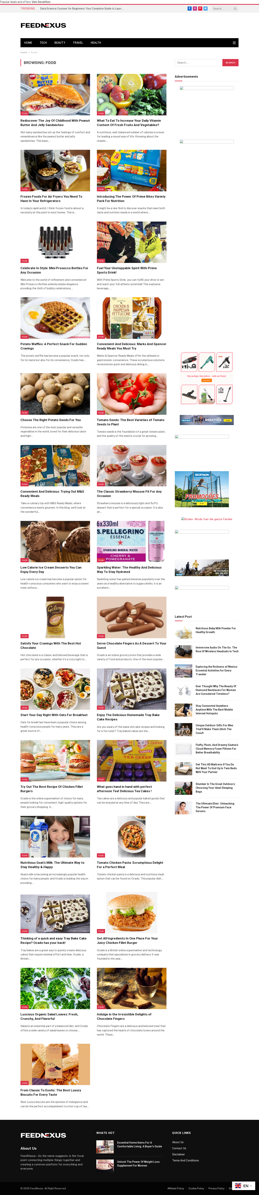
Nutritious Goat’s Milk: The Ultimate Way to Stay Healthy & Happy (52, 865)
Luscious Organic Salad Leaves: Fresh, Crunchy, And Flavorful (49, 1016)
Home (28, 42)
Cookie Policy (196, 1188)
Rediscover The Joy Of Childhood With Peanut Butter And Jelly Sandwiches (55, 123)
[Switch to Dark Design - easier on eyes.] (230, 42)
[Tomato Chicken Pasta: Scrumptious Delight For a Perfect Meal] (131, 836)
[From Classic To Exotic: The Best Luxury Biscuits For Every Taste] (55, 1064)
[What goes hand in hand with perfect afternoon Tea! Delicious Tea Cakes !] (131, 760)
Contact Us (179, 1148)
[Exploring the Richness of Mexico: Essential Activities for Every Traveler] (183, 671)
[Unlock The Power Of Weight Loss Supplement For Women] (105, 1166)
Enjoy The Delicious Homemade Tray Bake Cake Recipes (128, 717)
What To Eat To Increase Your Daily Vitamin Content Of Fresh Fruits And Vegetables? (129, 123)
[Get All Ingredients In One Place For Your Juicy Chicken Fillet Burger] (131, 912)
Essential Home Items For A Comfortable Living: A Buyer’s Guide (139, 1144)
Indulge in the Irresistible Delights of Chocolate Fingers (124, 1016)
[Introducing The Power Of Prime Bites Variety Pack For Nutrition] (131, 170)
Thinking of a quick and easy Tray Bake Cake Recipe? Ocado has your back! (53, 940)
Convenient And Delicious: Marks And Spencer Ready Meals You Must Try (131, 346)
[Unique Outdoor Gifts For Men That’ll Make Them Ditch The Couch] (183, 729)
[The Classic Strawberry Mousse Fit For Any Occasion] (131, 465)
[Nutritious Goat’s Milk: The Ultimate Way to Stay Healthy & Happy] (55, 836)
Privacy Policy (216, 1188)
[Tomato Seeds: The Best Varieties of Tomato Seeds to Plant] (131, 394)
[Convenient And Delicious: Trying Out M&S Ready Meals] (55, 465)
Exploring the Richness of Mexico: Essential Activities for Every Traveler (217, 670)
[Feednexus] (43, 25)
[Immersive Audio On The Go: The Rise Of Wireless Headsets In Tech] (183, 651)
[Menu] (234, 43)
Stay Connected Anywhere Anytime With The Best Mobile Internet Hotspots (214, 709)
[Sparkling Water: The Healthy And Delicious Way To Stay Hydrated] (131, 541)
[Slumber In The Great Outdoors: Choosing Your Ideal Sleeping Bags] (183, 788)
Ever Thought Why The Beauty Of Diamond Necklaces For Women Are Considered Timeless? (216, 690)
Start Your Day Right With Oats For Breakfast (54, 715)
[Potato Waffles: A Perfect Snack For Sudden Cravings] (55, 318)
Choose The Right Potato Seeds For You (50, 420)
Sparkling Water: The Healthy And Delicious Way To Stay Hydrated (129, 570)
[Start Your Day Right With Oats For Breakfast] (55, 689)
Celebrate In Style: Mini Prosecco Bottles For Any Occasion (54, 270)
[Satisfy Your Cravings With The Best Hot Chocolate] (55, 617)
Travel (78, 42)
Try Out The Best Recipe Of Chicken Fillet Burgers (51, 789)
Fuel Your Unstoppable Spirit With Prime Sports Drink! (127, 270)
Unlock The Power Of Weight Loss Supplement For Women (138, 1163)
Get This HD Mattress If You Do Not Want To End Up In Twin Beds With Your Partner (216, 768)
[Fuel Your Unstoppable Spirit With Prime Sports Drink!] (131, 242)
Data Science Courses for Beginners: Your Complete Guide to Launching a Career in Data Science (82, 8)
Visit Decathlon (41, 1)
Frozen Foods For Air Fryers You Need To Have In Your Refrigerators (51, 199)
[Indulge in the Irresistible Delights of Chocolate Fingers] (131, 988)
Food (24, 113)
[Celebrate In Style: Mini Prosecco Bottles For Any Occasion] (55, 242)
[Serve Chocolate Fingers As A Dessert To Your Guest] (131, 617)
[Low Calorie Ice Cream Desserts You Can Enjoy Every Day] (55, 541)
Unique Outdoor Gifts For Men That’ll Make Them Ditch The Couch (214, 729)
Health (96, 42)
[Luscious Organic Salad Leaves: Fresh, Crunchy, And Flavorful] (55, 988)
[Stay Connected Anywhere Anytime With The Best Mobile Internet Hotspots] (183, 710)
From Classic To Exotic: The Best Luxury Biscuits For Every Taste (50, 1092)
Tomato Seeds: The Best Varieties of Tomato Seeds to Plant (130, 422)
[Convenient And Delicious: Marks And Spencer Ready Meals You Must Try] (131, 318)
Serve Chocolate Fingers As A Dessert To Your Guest (131, 645)
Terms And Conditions (185, 1160)
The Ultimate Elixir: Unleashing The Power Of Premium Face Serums (215, 807)
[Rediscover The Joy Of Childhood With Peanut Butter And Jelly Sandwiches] (55, 94)
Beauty (59, 42)
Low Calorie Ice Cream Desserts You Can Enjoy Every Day (51, 570)
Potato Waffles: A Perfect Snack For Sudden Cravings (53, 346)
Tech (43, 42)
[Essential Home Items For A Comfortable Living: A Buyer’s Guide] (105, 1146)
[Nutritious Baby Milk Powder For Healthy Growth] (183, 632)
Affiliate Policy (175, 1188)
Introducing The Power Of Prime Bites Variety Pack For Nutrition (131, 199)
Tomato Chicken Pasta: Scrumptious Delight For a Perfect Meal (130, 865)
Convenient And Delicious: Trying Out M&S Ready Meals (52, 494)
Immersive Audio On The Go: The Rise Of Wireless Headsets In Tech (217, 649)
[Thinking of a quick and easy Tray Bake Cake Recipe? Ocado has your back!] (55, 912)
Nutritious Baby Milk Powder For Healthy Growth (216, 630)
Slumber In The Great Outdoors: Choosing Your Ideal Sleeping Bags (216, 787)
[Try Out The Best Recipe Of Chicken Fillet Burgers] (55, 760)
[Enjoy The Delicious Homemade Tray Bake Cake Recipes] (131, 689)
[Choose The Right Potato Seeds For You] (55, 394)
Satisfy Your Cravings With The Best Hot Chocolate (50, 645)
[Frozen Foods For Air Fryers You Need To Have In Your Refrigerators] (55, 170)
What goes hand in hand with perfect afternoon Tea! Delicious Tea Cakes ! (124, 789)
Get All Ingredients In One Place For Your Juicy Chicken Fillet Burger (127, 940)
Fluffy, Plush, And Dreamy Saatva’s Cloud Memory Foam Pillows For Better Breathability (217, 748)
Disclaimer (178, 1154)
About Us (178, 1142)
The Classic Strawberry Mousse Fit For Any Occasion (129, 494)
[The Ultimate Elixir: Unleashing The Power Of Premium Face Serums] (183, 807)
